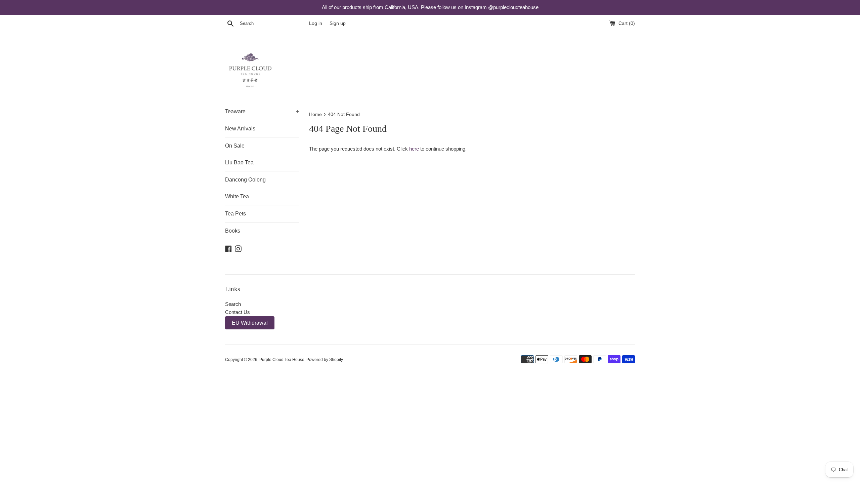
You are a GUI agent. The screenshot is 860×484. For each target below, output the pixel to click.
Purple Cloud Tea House (281, 359)
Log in (315, 23)
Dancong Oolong (245, 180)
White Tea (237, 196)
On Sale (235, 146)
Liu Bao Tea (239, 162)
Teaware (262, 111)
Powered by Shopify (324, 359)
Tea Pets (235, 213)
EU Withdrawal (250, 323)
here (414, 149)
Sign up (338, 23)
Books (232, 231)
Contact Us (237, 312)
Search (233, 304)
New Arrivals (240, 128)
